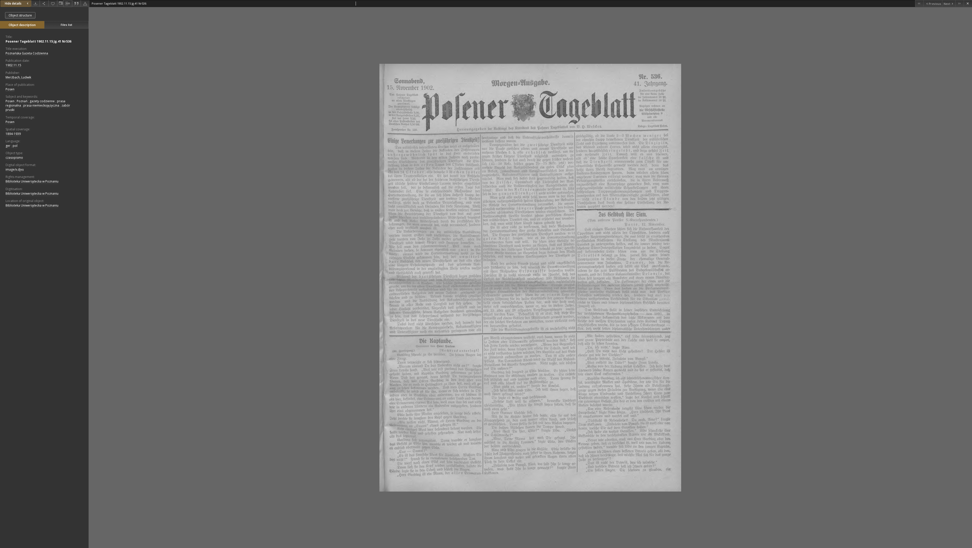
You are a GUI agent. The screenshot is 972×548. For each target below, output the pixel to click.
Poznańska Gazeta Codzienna (27, 53)
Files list (66, 25)
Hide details (13, 3)
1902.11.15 (13, 65)
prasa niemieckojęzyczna (41, 105)
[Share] (44, 3)
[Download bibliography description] (67, 3)
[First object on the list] (919, 3)
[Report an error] (85, 3)
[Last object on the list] (959, 3)
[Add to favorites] (53, 3)
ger (8, 146)
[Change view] (60, 3)
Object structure (20, 15)
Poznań (22, 101)
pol (15, 146)
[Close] (968, 3)
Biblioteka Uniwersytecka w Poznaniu (32, 181)
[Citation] (76, 3)
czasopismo (14, 157)
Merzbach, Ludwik (18, 77)
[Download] (35, 3)
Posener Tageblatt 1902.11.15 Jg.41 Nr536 (38, 41)
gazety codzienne (42, 101)
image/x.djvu (15, 169)
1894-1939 (13, 134)
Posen (10, 89)
